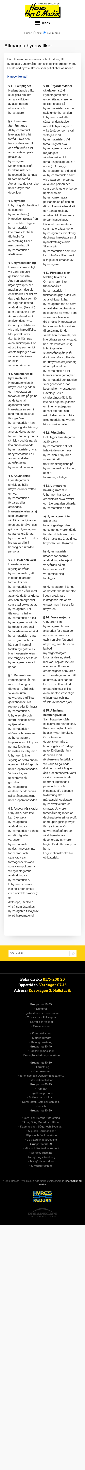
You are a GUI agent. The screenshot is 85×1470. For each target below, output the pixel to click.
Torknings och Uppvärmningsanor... (42, 1075)
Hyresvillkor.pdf (17, 76)
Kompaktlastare (42, 1033)
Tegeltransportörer (41, 1093)
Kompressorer (42, 1071)
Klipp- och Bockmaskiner (41, 1135)
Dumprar (41, 1008)
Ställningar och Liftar (42, 1097)
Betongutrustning (41, 1042)
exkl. (39, 32)
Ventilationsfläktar (42, 1080)
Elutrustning (41, 1066)
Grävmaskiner (42, 1026)
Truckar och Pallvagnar (41, 1017)
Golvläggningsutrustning (42, 1139)
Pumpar (42, 1088)
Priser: (28, 32)
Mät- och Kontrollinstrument (42, 1148)
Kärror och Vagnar (41, 1021)
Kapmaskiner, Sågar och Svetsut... (41, 1126)
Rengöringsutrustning (41, 1157)
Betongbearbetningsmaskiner (41, 1055)
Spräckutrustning (41, 1152)
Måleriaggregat (41, 1037)
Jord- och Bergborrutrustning (42, 1117)
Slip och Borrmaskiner (42, 1130)
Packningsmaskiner (42, 1050)
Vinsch (42, 1106)
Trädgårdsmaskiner (42, 1161)
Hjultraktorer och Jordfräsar (42, 1013)
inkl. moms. (53, 32)
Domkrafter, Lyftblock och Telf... (41, 1101)
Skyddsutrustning (42, 1165)
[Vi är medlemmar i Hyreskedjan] (42, 1197)
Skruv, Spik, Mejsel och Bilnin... (41, 1122)
